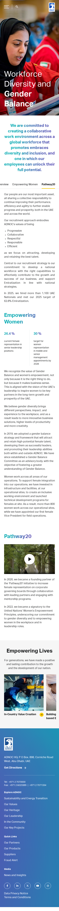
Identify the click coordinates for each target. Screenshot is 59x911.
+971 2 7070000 (17, 782)
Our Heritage (12, 810)
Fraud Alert (11, 860)
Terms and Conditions (17, 897)
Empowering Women (25, 184)
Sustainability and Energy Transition (26, 798)
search (17, 6)
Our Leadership (13, 816)
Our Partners (12, 843)
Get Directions (13, 768)
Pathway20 (48, 184)
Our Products (12, 849)
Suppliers (10, 854)
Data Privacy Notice (16, 893)
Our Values (10, 804)
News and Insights (15, 875)
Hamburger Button (6, 6)
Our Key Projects (14, 828)
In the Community (14, 822)
